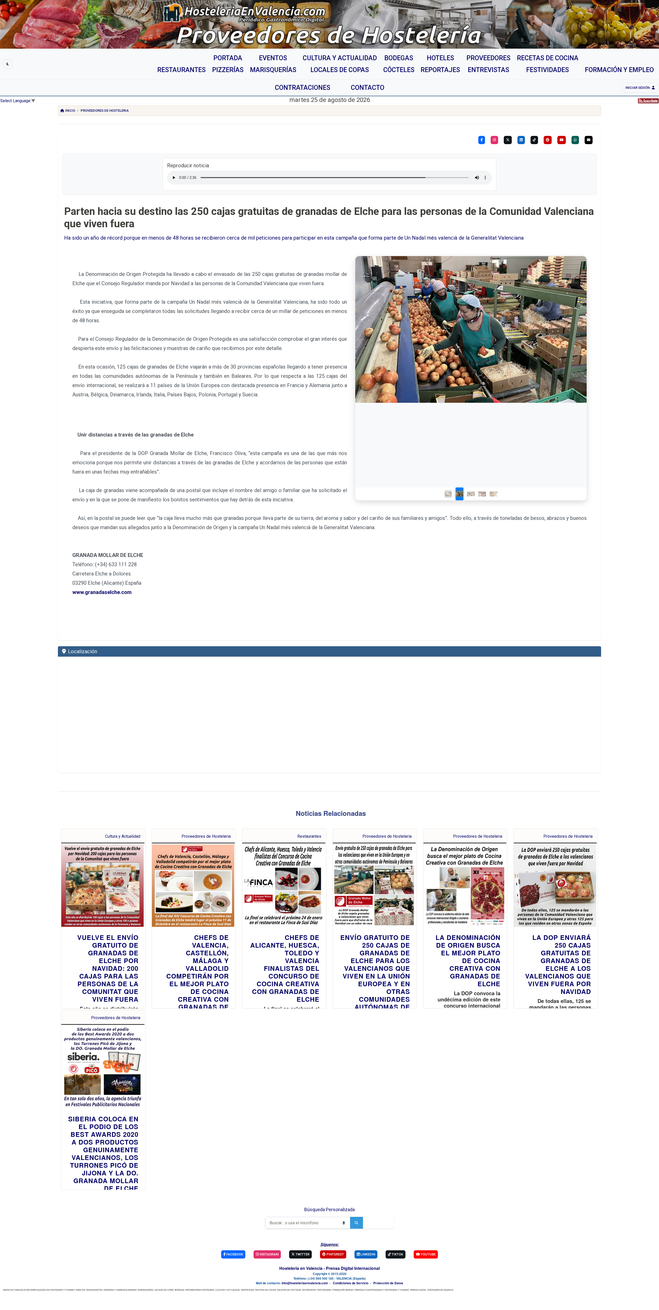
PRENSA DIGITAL (418, 1289)
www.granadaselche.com (102, 592)
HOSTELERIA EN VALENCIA (440, 1289)
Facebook (234, 1254)
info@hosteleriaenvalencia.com (305, 1283)
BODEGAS (180, 1289)
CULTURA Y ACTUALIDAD (227, 1289)
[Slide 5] (493, 493)
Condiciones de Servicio (350, 1283)
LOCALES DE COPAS (164, 1289)
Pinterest (335, 1254)
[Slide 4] (482, 493)
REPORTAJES (247, 1289)
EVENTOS (80, 1289)
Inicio (70, 110)
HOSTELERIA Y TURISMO (397, 1289)
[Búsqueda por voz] (343, 1223)
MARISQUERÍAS (145, 1289)
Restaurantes (309, 836)
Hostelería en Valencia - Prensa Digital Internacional (329, 1268)
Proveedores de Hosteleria (105, 110)
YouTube (428, 1254)
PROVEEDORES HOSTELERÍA (200, 1289)
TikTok (397, 1254)
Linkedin (367, 1254)
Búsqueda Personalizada (329, 1209)
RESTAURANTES (94, 1289)
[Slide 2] (459, 493)
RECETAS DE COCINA (265, 1289)
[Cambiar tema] (7, 64)
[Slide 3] (471, 493)
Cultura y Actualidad (122, 836)
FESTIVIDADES (324, 1289)
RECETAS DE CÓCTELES (289, 1289)
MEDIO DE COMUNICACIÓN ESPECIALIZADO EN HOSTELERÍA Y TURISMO (39, 1289)
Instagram (269, 1254)
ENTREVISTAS (309, 1289)
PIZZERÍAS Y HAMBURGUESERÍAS (120, 1289)
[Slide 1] (448, 493)
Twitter (302, 1254)
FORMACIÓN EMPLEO (343, 1289)
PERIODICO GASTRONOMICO (369, 1289)
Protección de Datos (388, 1283)
